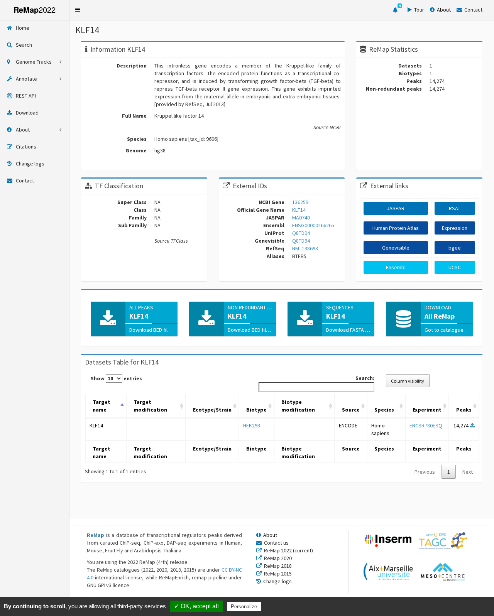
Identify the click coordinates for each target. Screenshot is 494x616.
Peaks (464, 409)
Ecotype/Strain (212, 409)
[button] (77, 9)
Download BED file (150, 329)
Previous (424, 471)
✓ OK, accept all (196, 606)
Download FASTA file (350, 329)
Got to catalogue (445, 329)
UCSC (454, 267)
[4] (395, 10)
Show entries (116, 378)
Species (384, 409)
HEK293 (251, 425)
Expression (454, 227)
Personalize (244, 606)
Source (351, 409)
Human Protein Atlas (395, 227)
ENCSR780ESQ (425, 425)
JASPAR (395, 208)
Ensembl (396, 267)
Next (467, 471)
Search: (364, 378)
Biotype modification (298, 405)
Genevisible (395, 247)
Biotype (256, 409)
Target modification (150, 405)
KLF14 (96, 425)
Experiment (427, 409)
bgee (454, 247)
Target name (101, 405)
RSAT (454, 208)
